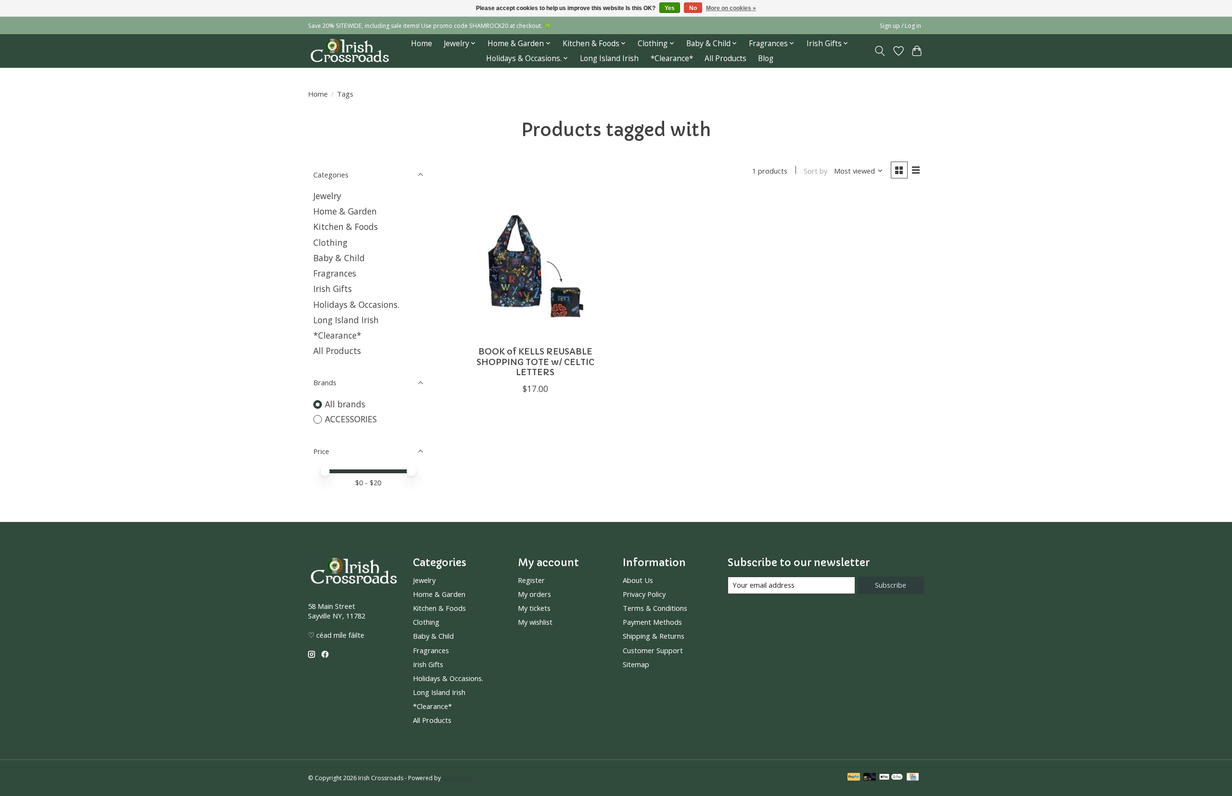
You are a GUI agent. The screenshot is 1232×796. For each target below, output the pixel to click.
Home (421, 43)
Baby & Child (339, 258)
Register (531, 580)
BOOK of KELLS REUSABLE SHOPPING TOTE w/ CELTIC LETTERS (535, 361)
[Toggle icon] (880, 51)
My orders (534, 594)
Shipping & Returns (653, 636)
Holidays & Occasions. (356, 304)
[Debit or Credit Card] (869, 778)
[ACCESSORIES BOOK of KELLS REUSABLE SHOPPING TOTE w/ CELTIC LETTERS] (535, 266)
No (693, 8)
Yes (670, 8)
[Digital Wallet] (891, 778)
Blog (765, 58)
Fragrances (334, 273)
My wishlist (535, 622)
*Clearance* (672, 58)
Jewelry (327, 196)
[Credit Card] (913, 778)
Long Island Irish (609, 58)
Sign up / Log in (900, 26)
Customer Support (653, 650)
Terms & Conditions (655, 608)
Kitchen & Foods (345, 226)
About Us (638, 580)
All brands (345, 404)
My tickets (534, 608)
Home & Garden (345, 211)
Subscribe (890, 585)
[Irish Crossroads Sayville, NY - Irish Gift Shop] (349, 51)
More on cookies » (731, 8)
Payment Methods (652, 622)
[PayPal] (853, 778)
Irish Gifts (332, 288)
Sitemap (636, 664)
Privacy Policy (644, 594)
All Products (725, 58)
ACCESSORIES (351, 419)
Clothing (330, 242)
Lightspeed (457, 778)
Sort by (815, 171)
